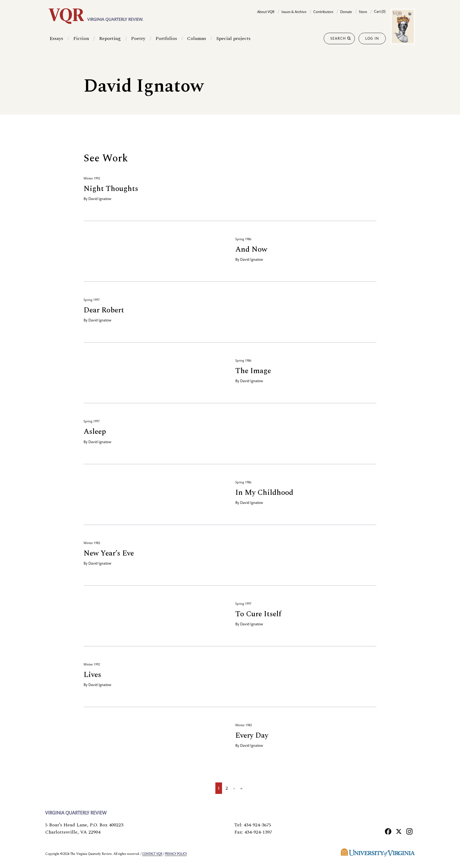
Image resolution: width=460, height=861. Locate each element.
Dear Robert (104, 310)
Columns (196, 38)
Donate (346, 12)
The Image (253, 371)
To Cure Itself (258, 614)
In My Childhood (264, 492)
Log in (372, 39)
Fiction (81, 38)
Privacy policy (176, 854)
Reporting (110, 38)
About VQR (265, 12)
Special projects (233, 38)
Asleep (95, 431)
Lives (92, 674)
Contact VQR (152, 854)
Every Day (251, 735)
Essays (56, 38)
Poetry (138, 38)
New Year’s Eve (109, 553)
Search (338, 39)
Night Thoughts (111, 188)
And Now (251, 249)
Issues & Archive (293, 12)
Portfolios (166, 38)
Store (363, 12)
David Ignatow (99, 199)
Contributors (323, 12)
